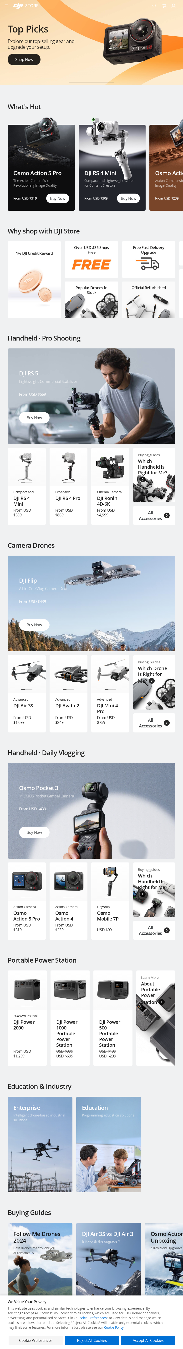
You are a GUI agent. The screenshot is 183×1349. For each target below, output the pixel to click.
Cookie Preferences (92, 1318)
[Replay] (164, 360)
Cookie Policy (114, 1327)
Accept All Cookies (148, 1340)
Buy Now (57, 198)
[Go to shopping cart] (164, 6)
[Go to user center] (173, 6)
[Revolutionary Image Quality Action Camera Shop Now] (91, 83)
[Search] (154, 6)
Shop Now (24, 58)
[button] (74, 82)
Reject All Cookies (92, 1340)
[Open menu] (6, 6)
